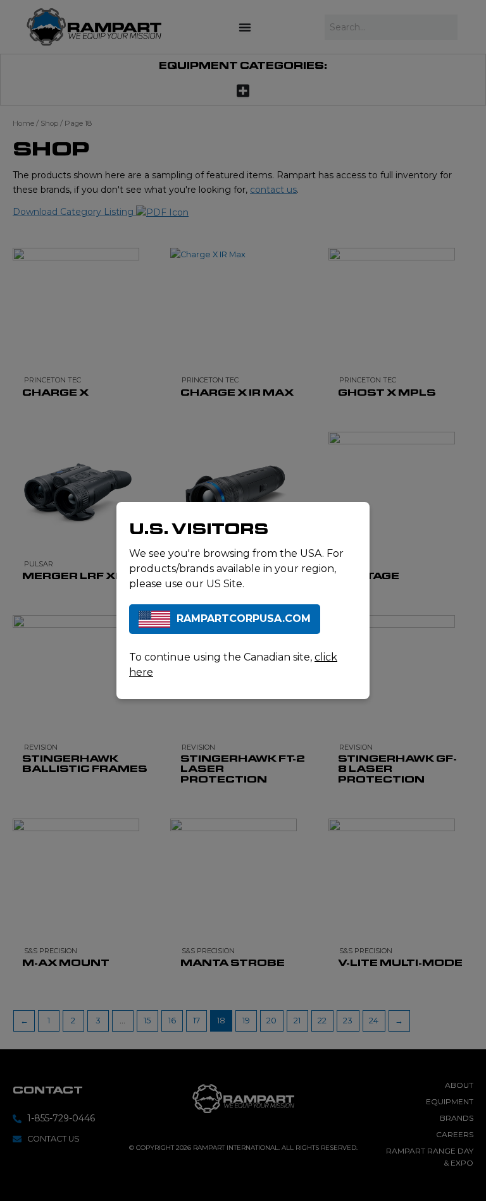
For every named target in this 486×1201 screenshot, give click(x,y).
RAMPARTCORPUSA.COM (244, 619)
